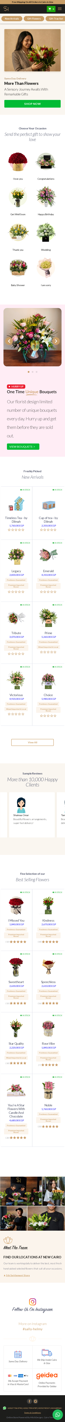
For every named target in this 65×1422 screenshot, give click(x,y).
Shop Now (32, 103)
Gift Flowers (34, 18)
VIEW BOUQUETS (20, 446)
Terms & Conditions (32, 1413)
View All (32, 742)
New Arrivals (12, 18)
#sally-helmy (32, 1329)
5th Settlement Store (16, 1275)
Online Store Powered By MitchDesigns (24, 1417)
